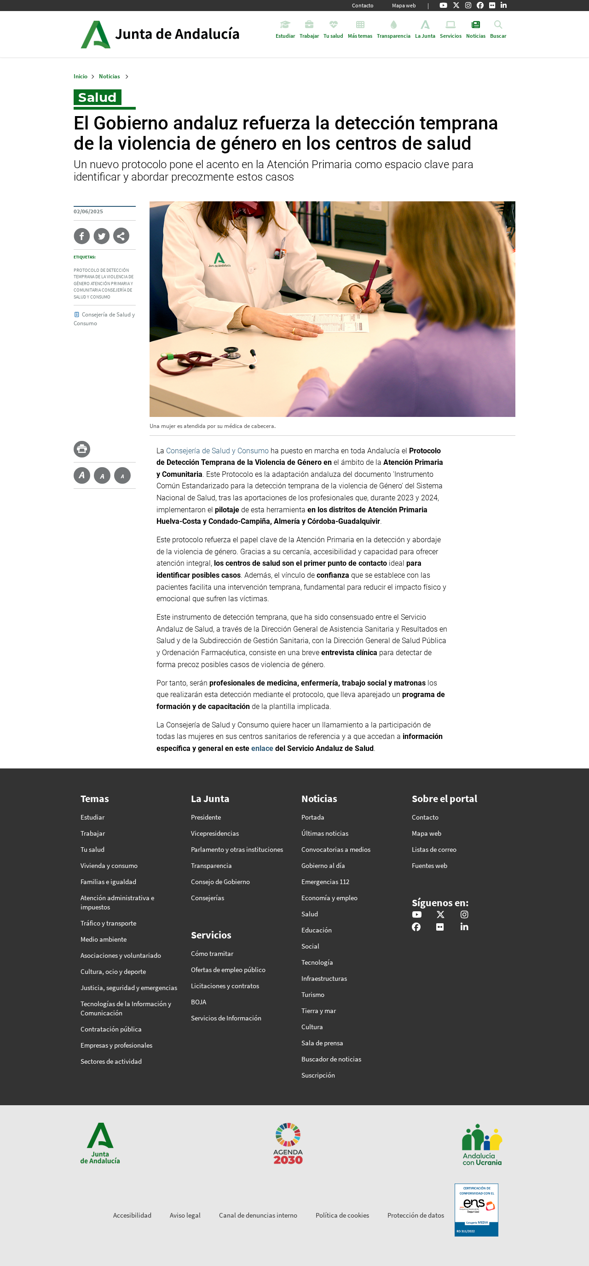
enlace (262, 748)
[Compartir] (121, 236)
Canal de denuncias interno (258, 1215)
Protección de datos (415, 1215)
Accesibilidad (132, 1215)
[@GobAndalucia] (443, 5)
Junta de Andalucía (95, 34)
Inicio (185, 34)
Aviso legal (185, 1215)
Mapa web (404, 5)
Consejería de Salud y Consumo (217, 450)
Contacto (363, 5)
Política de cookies (342, 1215)
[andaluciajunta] (456, 5)
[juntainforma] (492, 5)
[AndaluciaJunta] (480, 5)
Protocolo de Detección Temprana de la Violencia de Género (103, 277)
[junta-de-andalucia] (504, 5)
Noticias (109, 76)
